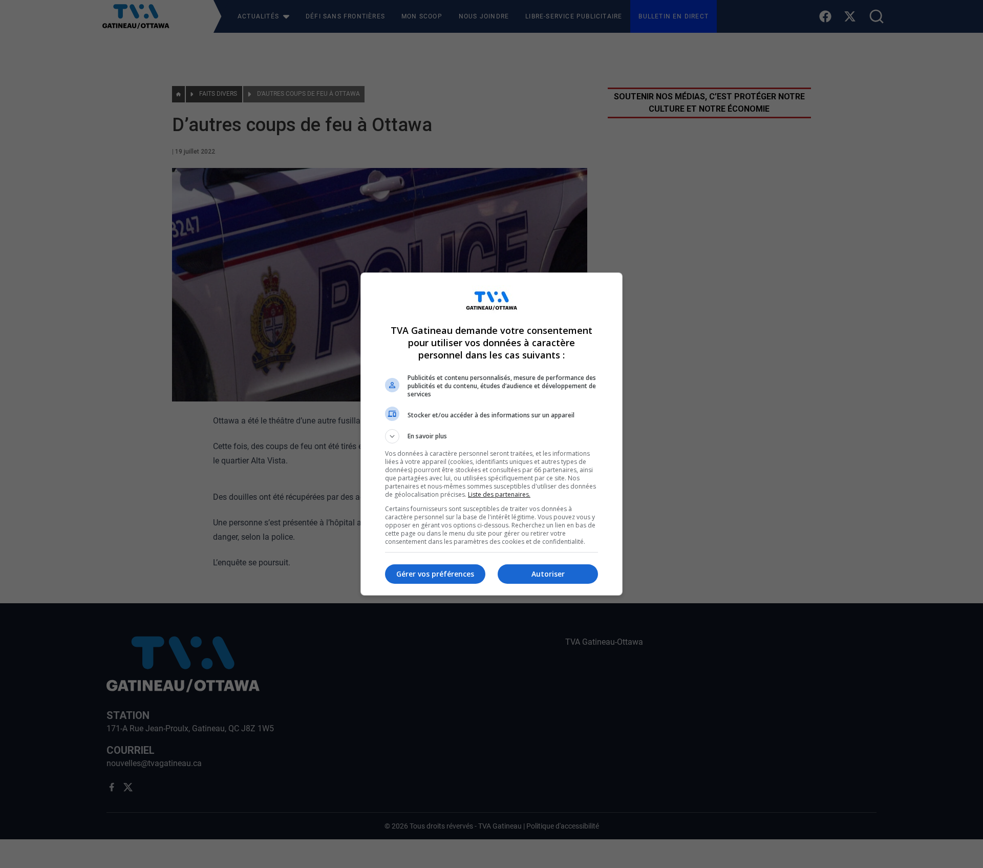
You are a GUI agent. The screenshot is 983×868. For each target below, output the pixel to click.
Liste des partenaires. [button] (499, 494)
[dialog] (491, 434)
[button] (491, 436)
